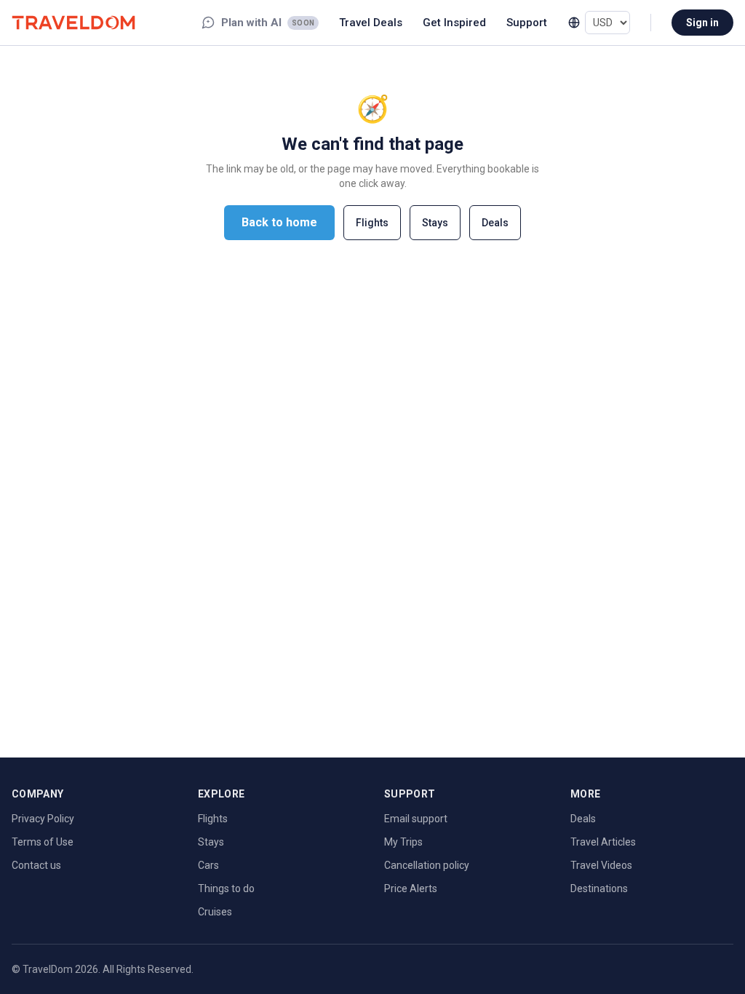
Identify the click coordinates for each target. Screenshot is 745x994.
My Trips (403, 842)
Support (526, 22)
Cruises (215, 912)
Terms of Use (42, 842)
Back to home (279, 222)
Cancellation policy (426, 865)
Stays (435, 222)
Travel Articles (603, 842)
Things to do (226, 888)
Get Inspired (454, 22)
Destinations (599, 888)
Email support (415, 818)
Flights (372, 222)
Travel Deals (370, 22)
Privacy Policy (43, 818)
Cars (208, 865)
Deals (495, 222)
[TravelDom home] (73, 22)
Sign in (702, 22)
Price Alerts (410, 888)
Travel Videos (601, 865)
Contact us (36, 865)
